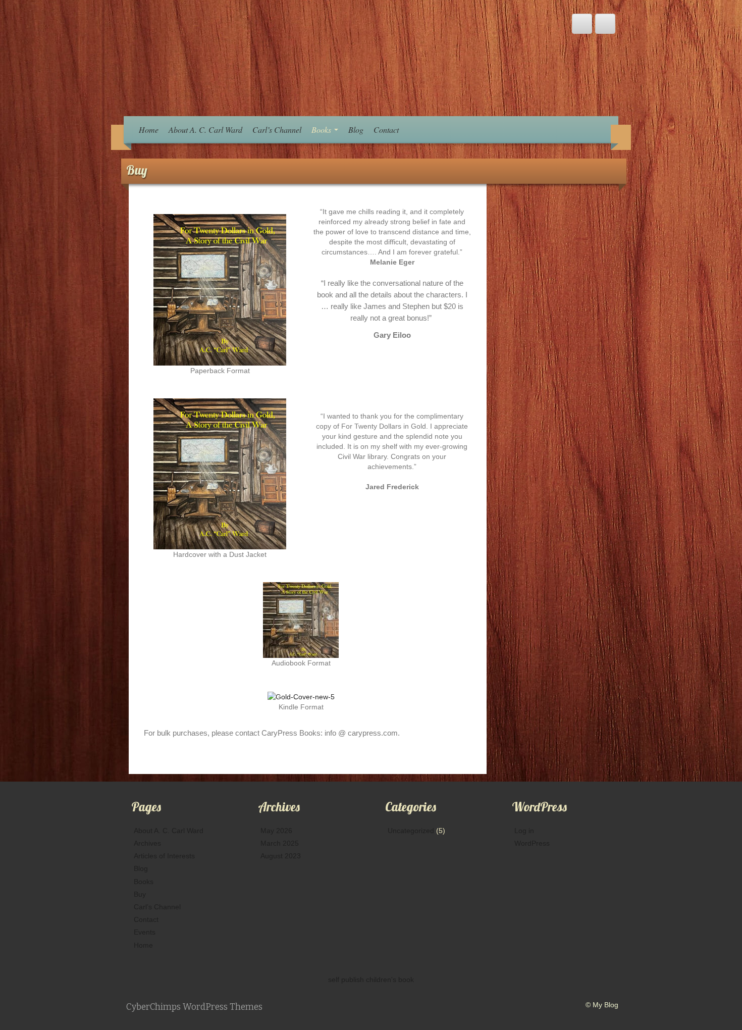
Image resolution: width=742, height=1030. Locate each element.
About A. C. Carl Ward (205, 129)
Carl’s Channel (276, 129)
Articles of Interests (164, 856)
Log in (524, 831)
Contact (386, 129)
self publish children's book (371, 979)
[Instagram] (605, 24)
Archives (147, 843)
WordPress (532, 843)
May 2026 (276, 831)
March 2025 (279, 843)
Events (144, 932)
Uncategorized (411, 831)
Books (322, 129)
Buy (140, 894)
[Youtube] (582, 24)
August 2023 (280, 856)
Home (148, 129)
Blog (355, 129)
